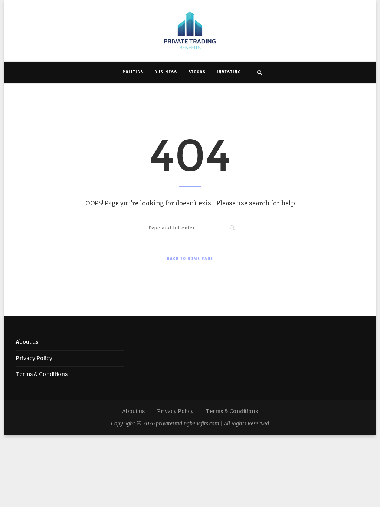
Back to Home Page (190, 258)
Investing (229, 72)
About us (27, 341)
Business (165, 72)
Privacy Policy (34, 358)
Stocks (197, 72)
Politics (132, 72)
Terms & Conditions (42, 374)
